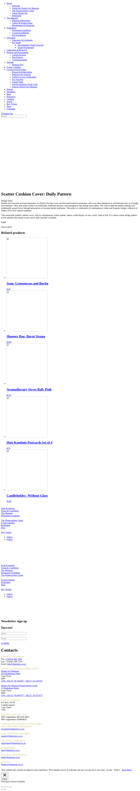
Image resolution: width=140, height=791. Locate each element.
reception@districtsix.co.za (12, 729)
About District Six (20, 13)
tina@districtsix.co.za (10, 750)
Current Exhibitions (20, 33)
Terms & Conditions (10, 511)
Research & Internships (22, 72)
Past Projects (17, 57)
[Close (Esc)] (2, 786)
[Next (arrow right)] (5, 789)
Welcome (16, 6)
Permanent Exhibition (21, 30)
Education (11, 38)
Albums (10, 62)
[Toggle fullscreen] (8, 786)
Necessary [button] (5, 781)
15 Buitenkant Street (10, 688)
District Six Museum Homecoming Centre (19, 685)
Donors (10, 89)
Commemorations (19, 60)
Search (9, 101)
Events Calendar (14, 67)
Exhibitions (11, 28)
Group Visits (17, 82)
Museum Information (21, 20)
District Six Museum (10, 671)
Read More (127, 770)
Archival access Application (24, 77)
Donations (11, 92)
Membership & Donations (23, 25)
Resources (11, 96)
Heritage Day (18, 65)
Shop (9, 106)
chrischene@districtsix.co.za (13, 743)
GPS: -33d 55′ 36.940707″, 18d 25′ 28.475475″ (22, 695)
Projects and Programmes (17, 52)
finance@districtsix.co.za (12, 764)
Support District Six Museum (24, 87)
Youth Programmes (26, 47)
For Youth (16, 42)
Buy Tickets (12, 104)
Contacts (10, 99)
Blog (9, 94)
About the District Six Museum (25, 8)
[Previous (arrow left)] (2, 789)
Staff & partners (8, 508)
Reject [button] (117, 770)
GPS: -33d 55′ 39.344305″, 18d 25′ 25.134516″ (22, 681)
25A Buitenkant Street (10, 673)
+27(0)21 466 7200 (13, 659)
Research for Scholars (21, 74)
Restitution (16, 15)
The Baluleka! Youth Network (31, 45)
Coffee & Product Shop (22, 23)
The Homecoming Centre (23, 11)
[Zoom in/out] (10, 786)
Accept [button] (109, 770)
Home (9, 3)
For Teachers (17, 79)
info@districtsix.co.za (16, 664)
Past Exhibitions (19, 35)
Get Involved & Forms (16, 69)
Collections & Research (17, 50)
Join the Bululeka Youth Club (24, 84)
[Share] (5, 786)
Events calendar (8, 523)
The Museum (12, 18)
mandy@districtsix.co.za (11, 736)
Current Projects (19, 55)
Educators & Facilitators (22, 40)
